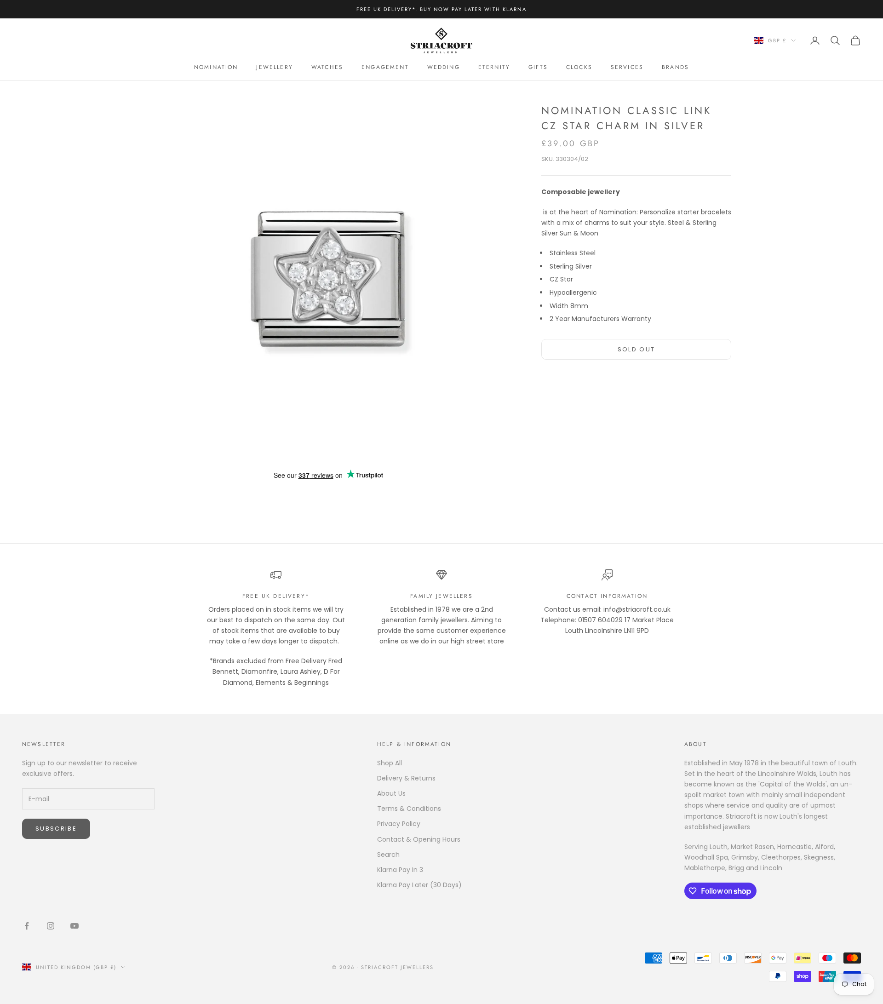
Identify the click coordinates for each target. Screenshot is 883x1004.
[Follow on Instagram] (50, 925)
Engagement (385, 67)
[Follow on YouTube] (74, 925)
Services (627, 67)
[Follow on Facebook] (26, 925)
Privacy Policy (398, 823)
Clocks (579, 67)
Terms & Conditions (409, 808)
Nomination (216, 67)
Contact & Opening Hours (418, 839)
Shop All (389, 763)
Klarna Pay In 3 (400, 869)
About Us (391, 793)
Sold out (636, 349)
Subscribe (56, 828)
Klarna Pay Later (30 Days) (419, 884)
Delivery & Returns (406, 778)
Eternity (494, 67)
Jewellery (274, 67)
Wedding (443, 67)
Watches (327, 67)
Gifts (538, 67)
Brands (675, 67)
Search (388, 854)
